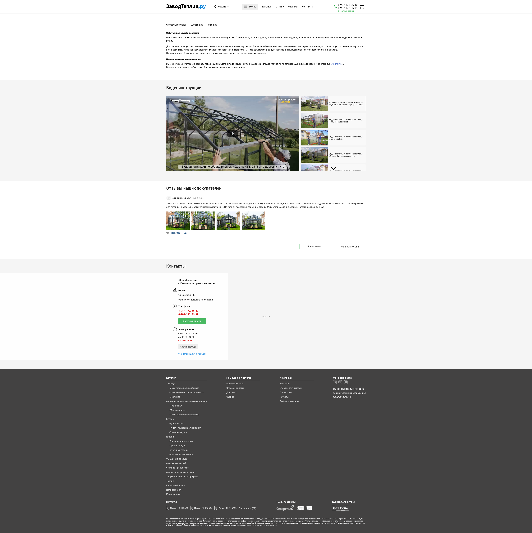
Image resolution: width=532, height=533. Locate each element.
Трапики (170, 481)
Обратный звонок (346, 11)
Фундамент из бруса (176, 459)
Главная (267, 7)
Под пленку (176, 406)
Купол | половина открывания (185, 428)
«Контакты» (337, 64)
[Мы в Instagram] (335, 382)
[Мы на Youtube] (346, 382)
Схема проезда (188, 346)
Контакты (307, 7)
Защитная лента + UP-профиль (182, 477)
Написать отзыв (350, 246)
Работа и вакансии (289, 401)
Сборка (230, 397)
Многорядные (177, 410)
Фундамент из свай (176, 463)
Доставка (231, 392)
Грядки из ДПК (178, 446)
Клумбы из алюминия (181, 454)
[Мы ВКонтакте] (340, 382)
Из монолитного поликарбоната (187, 392)
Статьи (280, 7)
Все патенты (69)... (248, 508)
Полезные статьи (235, 384)
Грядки (170, 437)
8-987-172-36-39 (348, 8)
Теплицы (170, 384)
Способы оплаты (235, 388)
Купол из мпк (177, 423)
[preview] (232, 133)
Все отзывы (314, 246)
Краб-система (173, 494)
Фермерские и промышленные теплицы (186, 401)
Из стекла (175, 397)
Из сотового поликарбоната (184, 388)
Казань (222, 6)
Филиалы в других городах (192, 354)
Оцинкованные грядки (181, 441)
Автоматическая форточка (180, 472)
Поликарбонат (173, 490)
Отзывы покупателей (291, 388)
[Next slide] (333, 168)
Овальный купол (178, 432)
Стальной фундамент (177, 468)
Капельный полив (175, 485)
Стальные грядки (179, 450)
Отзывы (293, 7)
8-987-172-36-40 (348, 5)
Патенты (284, 397)
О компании (286, 392)
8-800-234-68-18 (342, 397)
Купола (170, 419)
